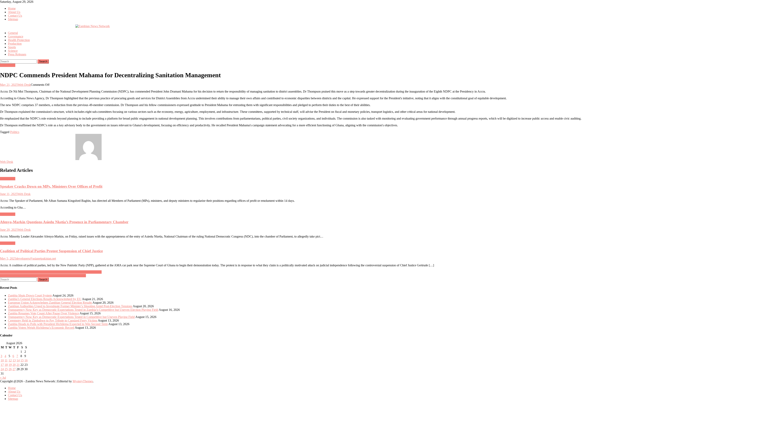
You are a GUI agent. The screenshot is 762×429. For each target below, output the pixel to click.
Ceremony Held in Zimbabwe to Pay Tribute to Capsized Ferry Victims (52, 320)
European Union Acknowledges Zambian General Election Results (50, 302)
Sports (12, 47)
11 (6, 360)
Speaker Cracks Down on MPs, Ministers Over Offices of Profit (51, 186)
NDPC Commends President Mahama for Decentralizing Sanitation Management (51, 272)
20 (14, 364)
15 (22, 360)
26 (10, 369)
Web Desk (24, 84)
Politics (14, 132)
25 (6, 369)
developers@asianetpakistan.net (36, 258)
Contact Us (15, 15)
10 (2, 360)
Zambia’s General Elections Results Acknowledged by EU (44, 299)
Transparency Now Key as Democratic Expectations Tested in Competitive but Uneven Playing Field (71, 317)
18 (6, 364)
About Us (14, 12)
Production (15, 43)
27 (14, 369)
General (13, 33)
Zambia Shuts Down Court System (30, 295)
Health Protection (19, 40)
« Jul (3, 377)
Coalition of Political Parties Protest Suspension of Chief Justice (51, 251)
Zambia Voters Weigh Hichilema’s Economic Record (41, 327)
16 (26, 360)
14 (18, 360)
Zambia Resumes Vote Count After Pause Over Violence (43, 313)
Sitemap (13, 19)
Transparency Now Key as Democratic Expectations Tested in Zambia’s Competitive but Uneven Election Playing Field (83, 309)
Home (12, 8)
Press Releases (17, 54)
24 (2, 369)
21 (18, 364)
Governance (15, 36)
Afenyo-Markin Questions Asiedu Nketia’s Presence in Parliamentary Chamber (64, 222)
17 (2, 364)
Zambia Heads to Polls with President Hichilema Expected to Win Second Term (58, 324)
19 (10, 364)
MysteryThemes (83, 381)
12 (10, 360)
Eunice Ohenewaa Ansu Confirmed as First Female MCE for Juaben (43, 275)
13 (14, 360)
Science (13, 50)
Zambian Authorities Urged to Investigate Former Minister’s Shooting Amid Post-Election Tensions (70, 306)
